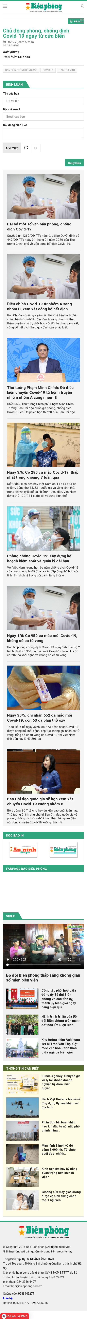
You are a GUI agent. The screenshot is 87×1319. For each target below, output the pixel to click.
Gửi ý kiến (74, 163)
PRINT (78, 21)
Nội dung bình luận (15, 125)
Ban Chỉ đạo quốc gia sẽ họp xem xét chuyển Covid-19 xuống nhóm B (40, 801)
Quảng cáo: (18, 1293)
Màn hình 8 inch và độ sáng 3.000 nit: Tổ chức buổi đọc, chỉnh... (59, 1149)
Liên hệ (8, 1298)
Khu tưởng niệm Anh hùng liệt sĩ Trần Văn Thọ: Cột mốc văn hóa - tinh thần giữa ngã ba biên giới (60, 1046)
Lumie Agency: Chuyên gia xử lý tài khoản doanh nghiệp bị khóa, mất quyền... (61, 1082)
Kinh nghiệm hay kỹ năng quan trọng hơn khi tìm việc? (59, 1173)
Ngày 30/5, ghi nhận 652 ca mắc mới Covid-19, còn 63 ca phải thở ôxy (39, 718)
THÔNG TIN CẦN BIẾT (22, 1068)
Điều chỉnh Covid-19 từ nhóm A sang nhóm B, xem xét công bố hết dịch (39, 306)
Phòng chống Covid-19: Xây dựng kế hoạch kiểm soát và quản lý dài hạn (39, 558)
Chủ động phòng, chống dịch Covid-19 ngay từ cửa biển (36, 33)
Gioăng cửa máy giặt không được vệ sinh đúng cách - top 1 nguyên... (61, 1196)
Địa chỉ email (11, 109)
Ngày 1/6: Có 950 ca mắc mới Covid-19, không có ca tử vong (42, 638)
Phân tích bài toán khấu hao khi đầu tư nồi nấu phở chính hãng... (61, 1126)
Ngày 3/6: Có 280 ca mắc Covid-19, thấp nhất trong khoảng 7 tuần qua (43, 475)
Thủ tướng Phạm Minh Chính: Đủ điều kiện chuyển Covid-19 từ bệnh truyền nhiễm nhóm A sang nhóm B (40, 392)
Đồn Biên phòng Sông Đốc (21, 70)
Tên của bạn (11, 93)
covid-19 (48, 70)
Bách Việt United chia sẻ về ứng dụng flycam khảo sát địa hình (61, 1103)
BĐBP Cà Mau (67, 70)
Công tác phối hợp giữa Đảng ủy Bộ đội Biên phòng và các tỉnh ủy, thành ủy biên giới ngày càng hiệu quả (58, 999)
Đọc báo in (15, 835)
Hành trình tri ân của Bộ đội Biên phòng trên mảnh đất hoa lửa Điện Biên (60, 1021)
